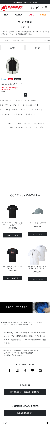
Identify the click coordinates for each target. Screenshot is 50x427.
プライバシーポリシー (30, 350)
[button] (12, 47)
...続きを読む (27, 34)
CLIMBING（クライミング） (25, 324)
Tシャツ (14, 109)
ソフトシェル (4, 114)
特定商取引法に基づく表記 (13, 355)
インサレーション (6, 100)
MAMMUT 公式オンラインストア (11, 322)
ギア (41, 127)
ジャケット (20, 100)
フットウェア (32, 127)
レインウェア (35, 109)
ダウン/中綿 (31, 100)
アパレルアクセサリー (19, 40)
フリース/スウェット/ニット (9, 105)
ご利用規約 (17, 350)
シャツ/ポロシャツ (29, 105)
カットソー (4, 109)
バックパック (34, 40)
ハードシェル (17, 114)
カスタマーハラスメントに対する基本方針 (18, 353)
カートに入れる (12, 235)
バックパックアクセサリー (16, 127)
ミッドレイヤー (31, 114)
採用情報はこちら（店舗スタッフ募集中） (25, 392)
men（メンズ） (29, 322)
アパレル (5, 40)
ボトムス (24, 109)
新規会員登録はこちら (25, 413)
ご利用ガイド (6, 350)
